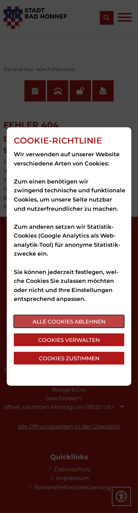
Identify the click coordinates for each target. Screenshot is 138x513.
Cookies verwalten (69, 340)
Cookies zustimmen (69, 358)
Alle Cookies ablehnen (69, 321)
